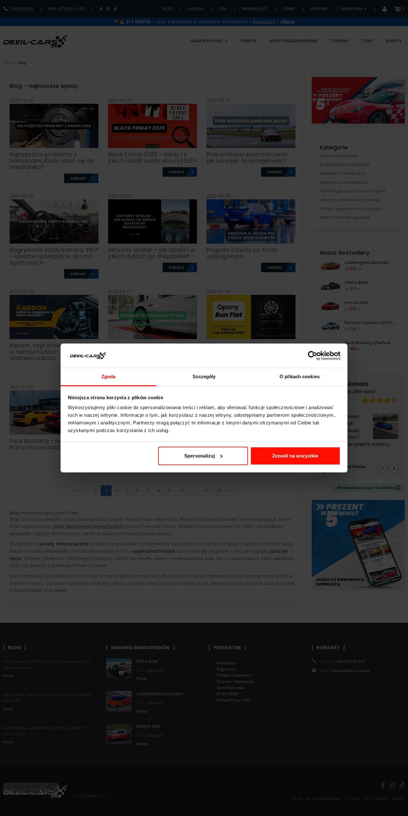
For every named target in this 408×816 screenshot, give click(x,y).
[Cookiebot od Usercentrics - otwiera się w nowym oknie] (312, 355)
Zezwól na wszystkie (295, 455)
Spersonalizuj (199, 455)
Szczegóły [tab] (204, 376)
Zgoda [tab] (108, 376)
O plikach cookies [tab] (300, 376)
